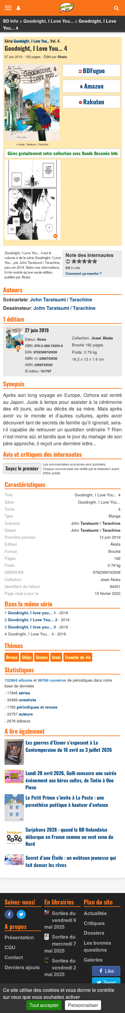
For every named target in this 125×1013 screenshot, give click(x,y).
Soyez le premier (22, 468)
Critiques (94, 923)
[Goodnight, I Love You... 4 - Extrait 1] (33, 201)
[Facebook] (11, 914)
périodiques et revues (37, 707)
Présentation (19, 937)
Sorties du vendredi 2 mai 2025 (60, 967)
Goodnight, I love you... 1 (32, 612)
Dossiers (94, 932)
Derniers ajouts (22, 967)
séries (24, 693)
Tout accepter (44, 1005)
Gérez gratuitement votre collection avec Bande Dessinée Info (63, 153)
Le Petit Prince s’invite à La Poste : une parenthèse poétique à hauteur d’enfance (66, 801)
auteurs (26, 714)
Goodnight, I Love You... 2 (32, 619)
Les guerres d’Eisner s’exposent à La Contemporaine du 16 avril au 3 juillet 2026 (68, 746)
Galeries (93, 959)
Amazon (93, 85)
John (61, 299)
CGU (10, 947)
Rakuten (93, 101)
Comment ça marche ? (84, 273)
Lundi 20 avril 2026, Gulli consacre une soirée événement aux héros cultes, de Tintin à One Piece (71, 780)
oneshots (27, 700)
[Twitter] (23, 914)
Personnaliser (83, 1005)
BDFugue (94, 70)
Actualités (95, 913)
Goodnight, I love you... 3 (32, 627)
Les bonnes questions (97, 946)
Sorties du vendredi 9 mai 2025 (60, 920)
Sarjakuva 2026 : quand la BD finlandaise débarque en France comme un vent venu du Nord (69, 837)
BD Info (11, 21)
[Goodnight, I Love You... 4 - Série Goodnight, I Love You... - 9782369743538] (14, 349)
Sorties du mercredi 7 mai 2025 (60, 943)
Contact (14, 957)
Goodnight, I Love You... (48, 21)
